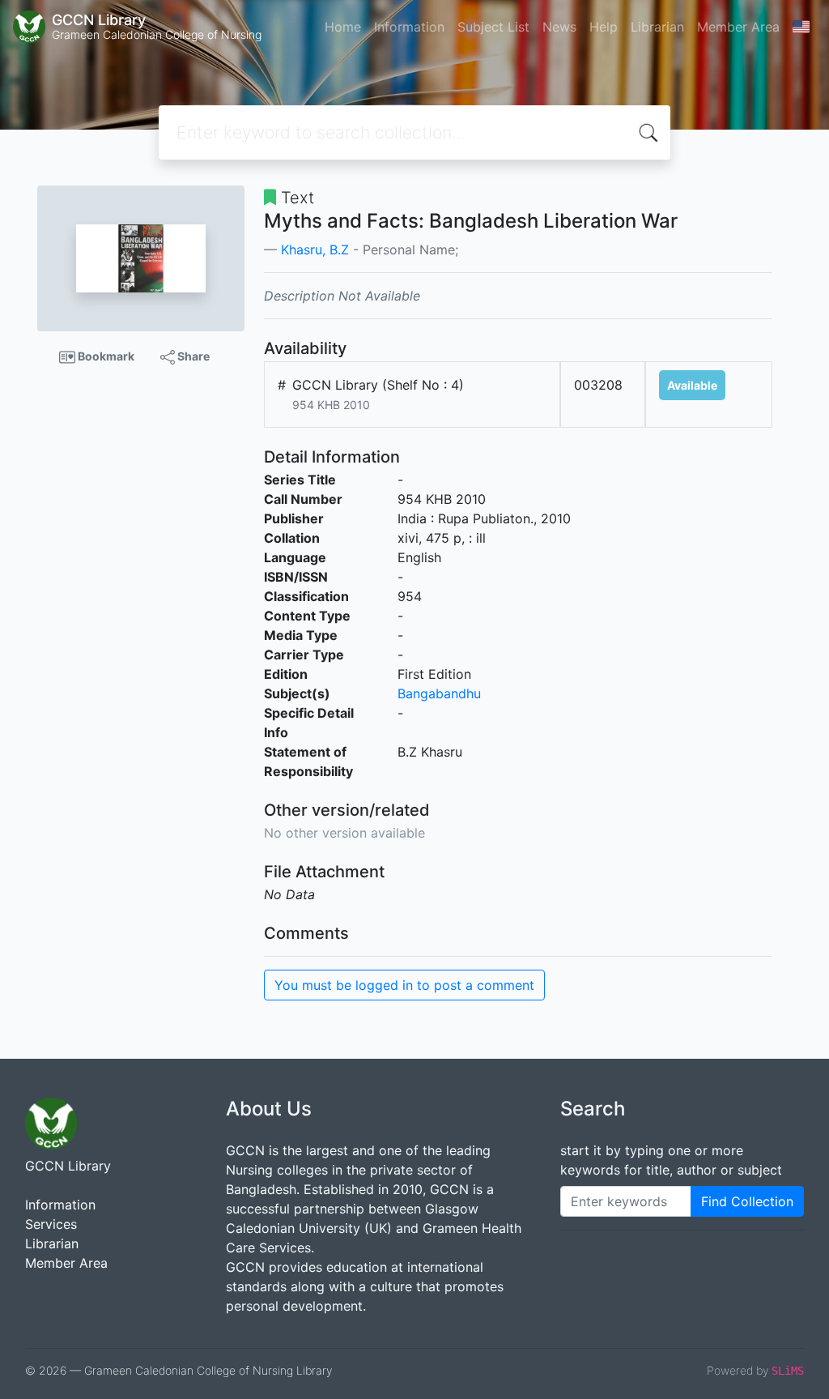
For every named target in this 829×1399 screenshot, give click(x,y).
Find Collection (747, 1201)
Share (192, 356)
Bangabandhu (439, 693)
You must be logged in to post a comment (404, 985)
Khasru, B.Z (315, 249)
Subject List (493, 27)
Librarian (657, 27)
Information (409, 27)
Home (343, 27)
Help (603, 27)
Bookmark (104, 356)
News (559, 27)
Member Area (738, 27)
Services (51, 1224)
